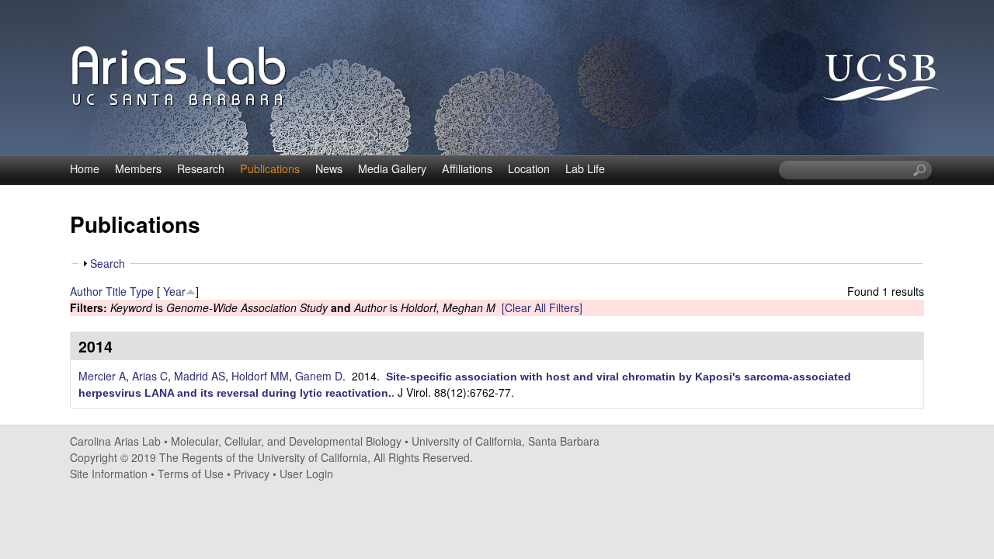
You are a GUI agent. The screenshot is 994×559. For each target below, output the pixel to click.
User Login (306, 473)
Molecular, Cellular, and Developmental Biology (286, 441)
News (328, 168)
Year (174, 291)
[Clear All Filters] (542, 307)
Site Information (109, 473)
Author (86, 291)
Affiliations (467, 168)
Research (200, 168)
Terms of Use (191, 473)
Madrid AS (199, 376)
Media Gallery (392, 168)
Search (107, 263)
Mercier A (102, 376)
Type (142, 291)
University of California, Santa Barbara (506, 441)
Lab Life (585, 168)
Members (138, 168)
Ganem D (318, 376)
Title (116, 291)
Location (529, 168)
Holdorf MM (260, 376)
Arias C (150, 376)
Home (84, 168)
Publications (270, 168)
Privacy (251, 473)
